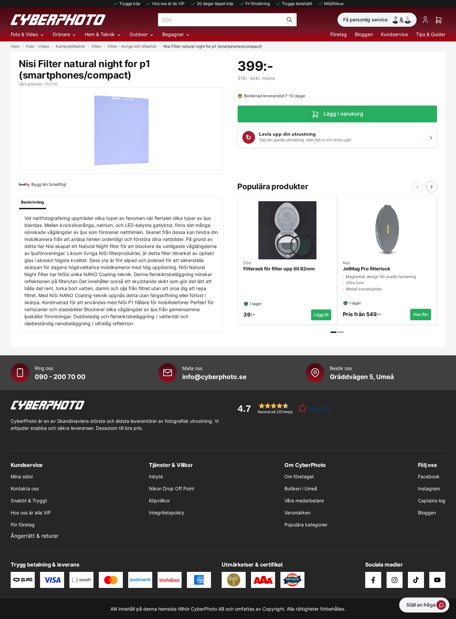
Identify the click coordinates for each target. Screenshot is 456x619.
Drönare (61, 34)
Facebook (429, 476)
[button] (282, 408)
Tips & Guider (430, 34)
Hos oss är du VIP (168, 3)
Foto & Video (24, 34)
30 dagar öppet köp (215, 3)
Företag (338, 34)
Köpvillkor (159, 500)
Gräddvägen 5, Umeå (362, 377)
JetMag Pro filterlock (366, 268)
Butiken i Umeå (300, 488)
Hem (15, 46)
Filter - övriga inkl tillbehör (132, 46)
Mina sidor (22, 476)
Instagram (429, 488)
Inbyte (156, 476)
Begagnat (173, 34)
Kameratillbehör (70, 46)
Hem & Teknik (100, 34)
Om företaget (299, 476)
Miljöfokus (334, 3)
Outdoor (139, 34)
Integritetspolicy (166, 512)
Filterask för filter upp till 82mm (279, 268)
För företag (23, 524)
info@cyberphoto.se (214, 377)
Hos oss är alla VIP (31, 512)
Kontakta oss (25, 488)
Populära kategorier (305, 524)
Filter (96, 46)
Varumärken (297, 512)
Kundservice (394, 34)
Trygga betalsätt (297, 3)
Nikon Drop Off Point (171, 488)
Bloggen (364, 34)
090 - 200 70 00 (60, 377)
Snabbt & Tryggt (29, 500)
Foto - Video (37, 46)
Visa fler (420, 314)
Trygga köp (129, 3)
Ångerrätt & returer (34, 535)
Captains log (431, 500)
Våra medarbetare (304, 500)
